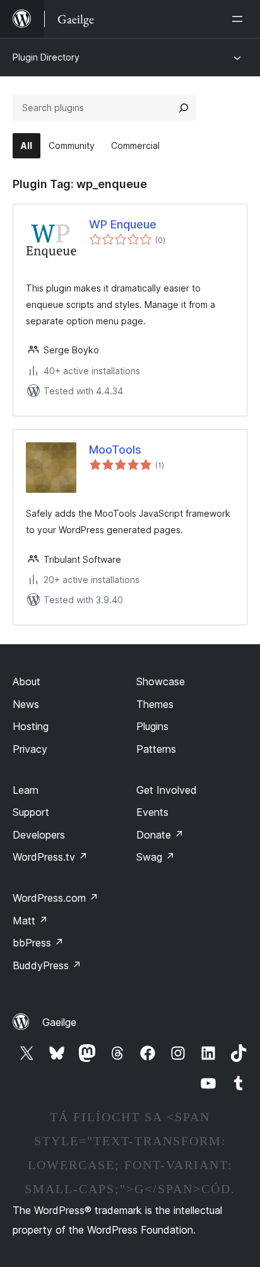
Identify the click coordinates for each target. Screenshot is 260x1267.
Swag (155, 857)
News (26, 704)
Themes (155, 704)
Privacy (30, 749)
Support (31, 812)
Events (152, 812)
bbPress (38, 942)
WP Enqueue (123, 224)
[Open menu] (240, 19)
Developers (39, 834)
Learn (25, 790)
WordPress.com (55, 898)
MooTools (115, 449)
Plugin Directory (46, 57)
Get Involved (166, 790)
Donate (160, 834)
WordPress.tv (50, 857)
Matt (30, 920)
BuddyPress (47, 965)
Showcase (160, 681)
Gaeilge (59, 1022)
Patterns (156, 749)
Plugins (152, 726)
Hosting (31, 726)
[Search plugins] (183, 108)
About (26, 681)
